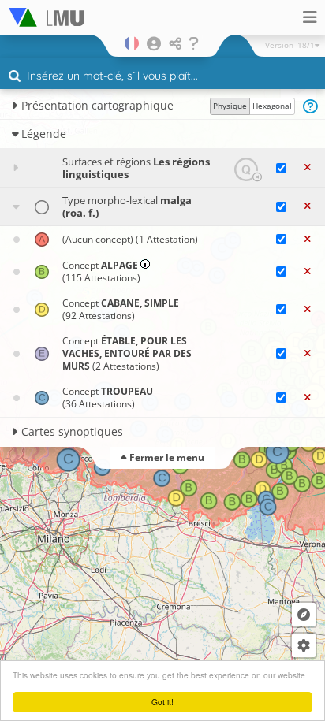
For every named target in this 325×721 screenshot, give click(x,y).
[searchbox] (164, 77)
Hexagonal (272, 105)
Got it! (162, 702)
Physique (230, 105)
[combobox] (162, 76)
